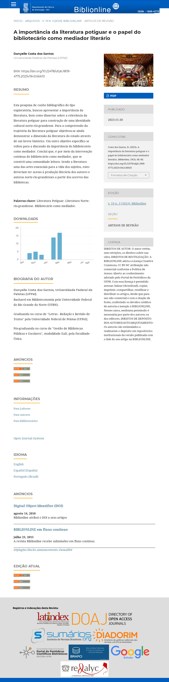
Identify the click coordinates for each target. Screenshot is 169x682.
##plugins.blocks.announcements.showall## (43, 550)
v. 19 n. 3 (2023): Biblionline (62, 20)
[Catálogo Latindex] (53, 619)
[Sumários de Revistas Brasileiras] (61, 636)
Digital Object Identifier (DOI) (38, 506)
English (19, 464)
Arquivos (32, 20)
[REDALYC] (84, 669)
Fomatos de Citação (124, 175)
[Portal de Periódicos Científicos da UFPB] (43, 653)
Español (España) (26, 470)
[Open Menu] (13, 4)
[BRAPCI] (88, 653)
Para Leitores (22, 408)
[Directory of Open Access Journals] (101, 619)
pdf (112, 95)
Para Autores (22, 415)
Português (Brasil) (26, 476)
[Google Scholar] (130, 653)
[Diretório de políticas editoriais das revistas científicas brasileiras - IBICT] (115, 636)
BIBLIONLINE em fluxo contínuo (41, 529)
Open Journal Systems (29, 438)
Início (18, 20)
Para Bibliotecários (26, 421)
